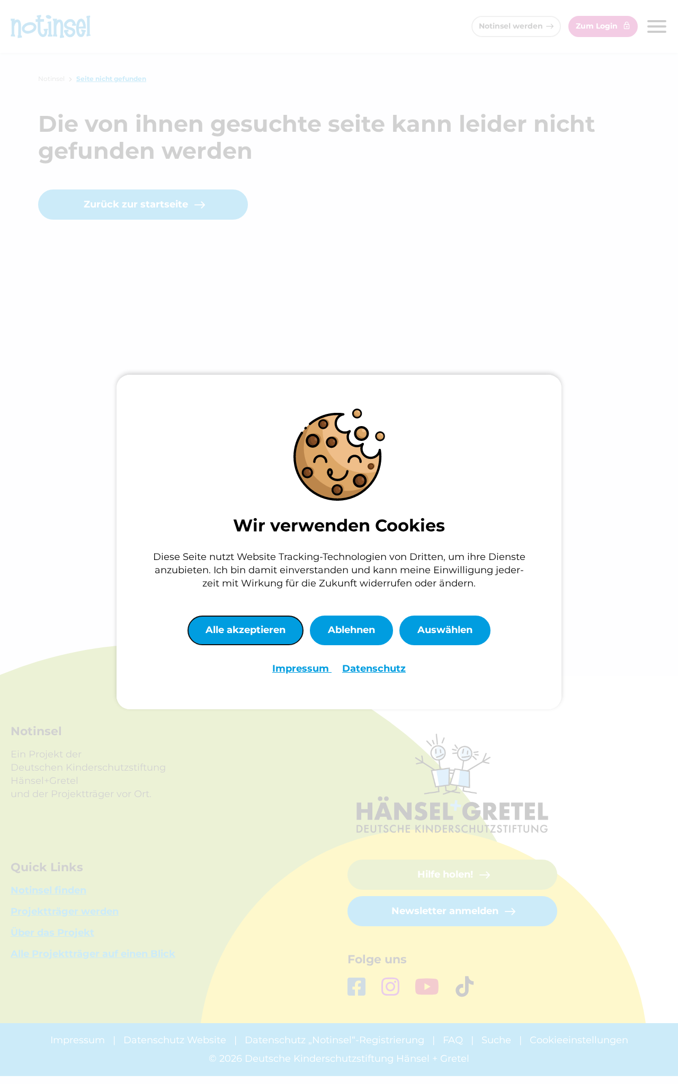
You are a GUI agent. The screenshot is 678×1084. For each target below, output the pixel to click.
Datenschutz (374, 668)
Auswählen (444, 630)
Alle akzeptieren (246, 630)
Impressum (302, 668)
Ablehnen (351, 630)
